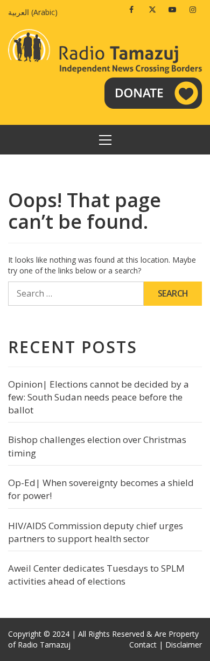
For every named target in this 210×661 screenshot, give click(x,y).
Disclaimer (183, 644)
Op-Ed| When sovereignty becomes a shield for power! (101, 489)
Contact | (146, 644)
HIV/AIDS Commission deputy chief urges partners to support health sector (95, 532)
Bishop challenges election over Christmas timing (97, 446)
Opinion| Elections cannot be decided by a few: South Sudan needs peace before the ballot (98, 397)
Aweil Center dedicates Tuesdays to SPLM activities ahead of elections (96, 574)
